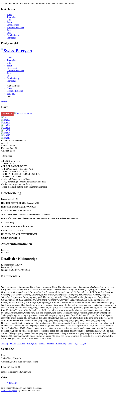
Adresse (50, 343)
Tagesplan (11, 17)
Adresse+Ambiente (15, 27)
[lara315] (5, 135)
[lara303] (5, 122)
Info (9, 32)
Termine (21, 343)
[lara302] (5, 125)
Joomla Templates (9, 390)
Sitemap (4, 343)
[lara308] (5, 120)
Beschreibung (13, 35)
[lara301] (5, 127)
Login (83, 343)
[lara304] (5, 132)
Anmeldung (61, 343)
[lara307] (5, 130)
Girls (9, 19)
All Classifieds (13, 383)
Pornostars (11, 38)
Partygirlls (32, 343)
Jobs (9, 30)
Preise (9, 22)
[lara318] (5, 138)
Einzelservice (13, 25)
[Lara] (4, 117)
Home (9, 14)
